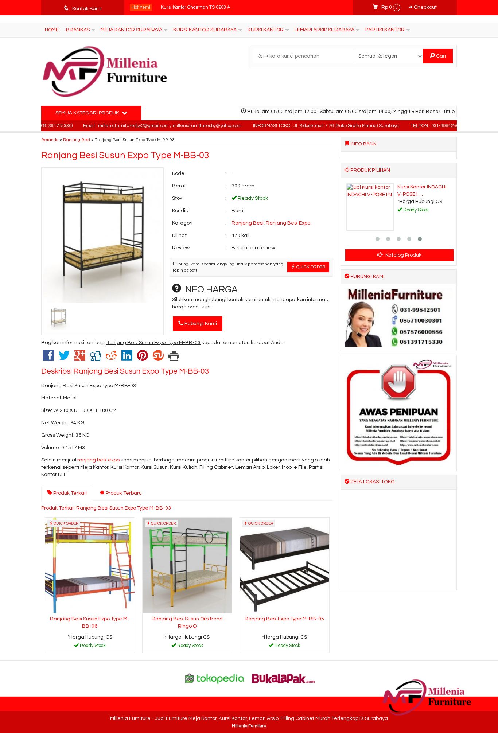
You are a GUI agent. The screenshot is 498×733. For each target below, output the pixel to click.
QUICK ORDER (310, 267)
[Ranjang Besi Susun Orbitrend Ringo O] (187, 565)
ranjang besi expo (98, 460)
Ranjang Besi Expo (288, 223)
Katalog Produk (402, 255)
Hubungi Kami (200, 323)
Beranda (50, 139)
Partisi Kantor (385, 29)
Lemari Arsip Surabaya (324, 29)
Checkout (425, 7)
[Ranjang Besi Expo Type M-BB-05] (284, 565)
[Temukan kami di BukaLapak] (284, 678)
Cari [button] (440, 56)
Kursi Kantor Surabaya (205, 29)
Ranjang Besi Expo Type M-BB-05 (284, 618)
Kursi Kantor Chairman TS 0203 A (195, 7)
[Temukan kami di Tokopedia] (215, 678)
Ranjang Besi (76, 139)
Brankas (78, 29)
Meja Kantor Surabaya (131, 29)
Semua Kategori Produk (87, 113)
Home (52, 29)
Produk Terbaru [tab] (123, 493)
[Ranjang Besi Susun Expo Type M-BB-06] (90, 565)
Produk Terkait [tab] (69, 493)
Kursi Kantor (266, 29)
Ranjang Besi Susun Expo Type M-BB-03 (125, 155)
